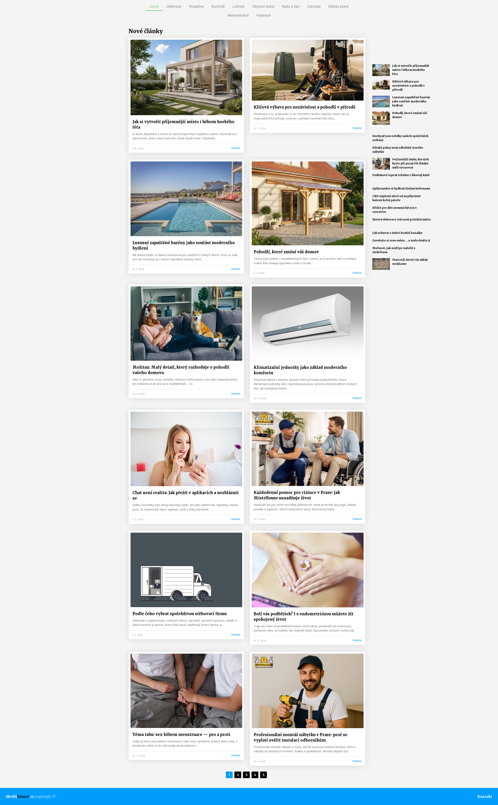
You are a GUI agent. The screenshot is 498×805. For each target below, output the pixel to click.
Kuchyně (218, 6)
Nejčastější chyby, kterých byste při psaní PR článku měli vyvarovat (410, 163)
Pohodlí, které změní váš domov (286, 251)
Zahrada (314, 6)
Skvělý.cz (20, 796)
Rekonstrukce (238, 15)
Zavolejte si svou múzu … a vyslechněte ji (401, 240)
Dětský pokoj (338, 6)
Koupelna (196, 6)
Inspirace (264, 15)
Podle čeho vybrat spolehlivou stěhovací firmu (179, 613)
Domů (154, 6)
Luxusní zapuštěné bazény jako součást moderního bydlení (411, 101)
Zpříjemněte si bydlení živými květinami (401, 188)
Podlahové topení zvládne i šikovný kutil (401, 175)
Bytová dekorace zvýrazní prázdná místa (401, 219)
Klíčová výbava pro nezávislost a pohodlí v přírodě (304, 107)
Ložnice (238, 6)
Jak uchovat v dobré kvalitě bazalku (397, 233)
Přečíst (235, 148)
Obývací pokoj (263, 6)
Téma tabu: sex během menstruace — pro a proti (181, 734)
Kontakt (484, 796)
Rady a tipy (291, 6)
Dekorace (174, 6)
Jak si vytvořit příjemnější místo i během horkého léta (410, 70)
